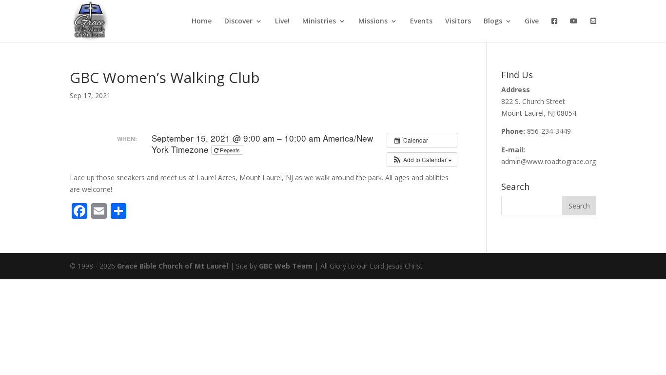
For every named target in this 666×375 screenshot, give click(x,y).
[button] (422, 160)
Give (532, 21)
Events (421, 21)
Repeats (229, 150)
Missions (373, 21)
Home (202, 21)
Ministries (319, 21)
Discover (238, 21)
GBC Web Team (286, 266)
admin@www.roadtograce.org (548, 161)
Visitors (458, 21)
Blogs (493, 21)
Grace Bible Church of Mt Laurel (172, 266)
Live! (282, 21)
